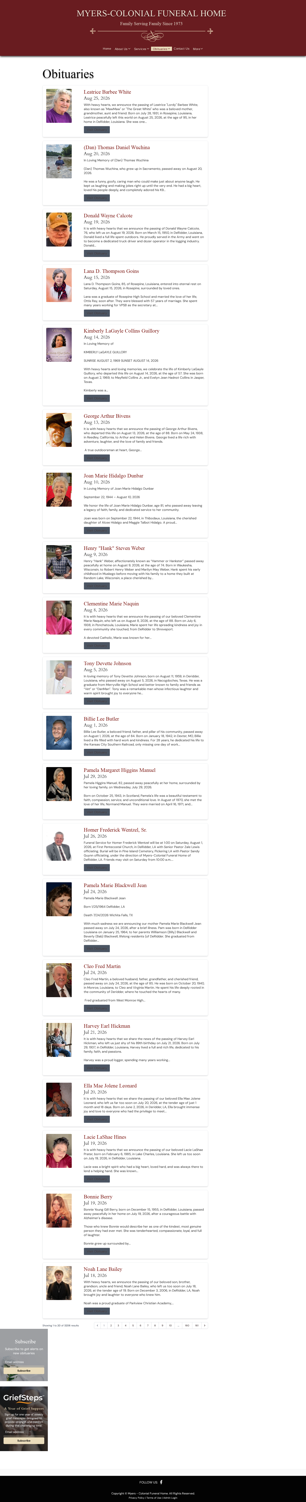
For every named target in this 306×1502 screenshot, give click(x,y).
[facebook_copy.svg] (161, 1482)
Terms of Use (153, 1497)
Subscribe (23, 1370)
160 (187, 1325)
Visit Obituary (97, 130)
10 (170, 1325)
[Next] (204, 1325)
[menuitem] (107, 49)
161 (197, 1325)
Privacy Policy (136, 1497)
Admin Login (170, 1497)
